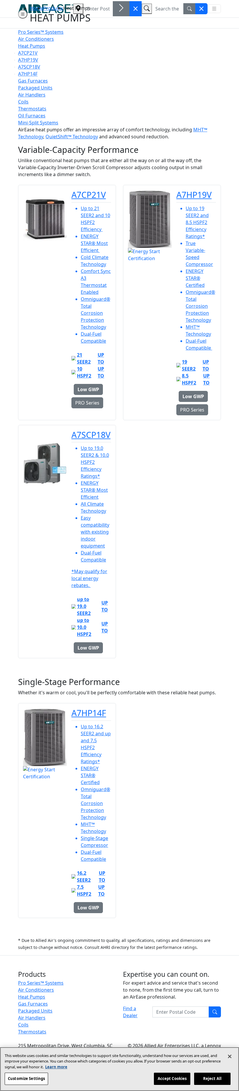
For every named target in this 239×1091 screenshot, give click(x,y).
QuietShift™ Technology (71, 136)
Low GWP (88, 389)
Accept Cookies (172, 1078)
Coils (23, 1025)
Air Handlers (31, 1018)
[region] (119, 1069)
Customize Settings (26, 1078)
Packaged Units (35, 1011)
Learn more (56, 1066)
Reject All (212, 1078)
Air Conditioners (36, 990)
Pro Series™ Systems (41, 983)
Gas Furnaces (33, 1004)
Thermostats (32, 1032)
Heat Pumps (31, 997)
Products (53, 8)
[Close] (229, 1056)
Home (36, 8)
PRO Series (87, 403)
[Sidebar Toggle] (22, 14)
